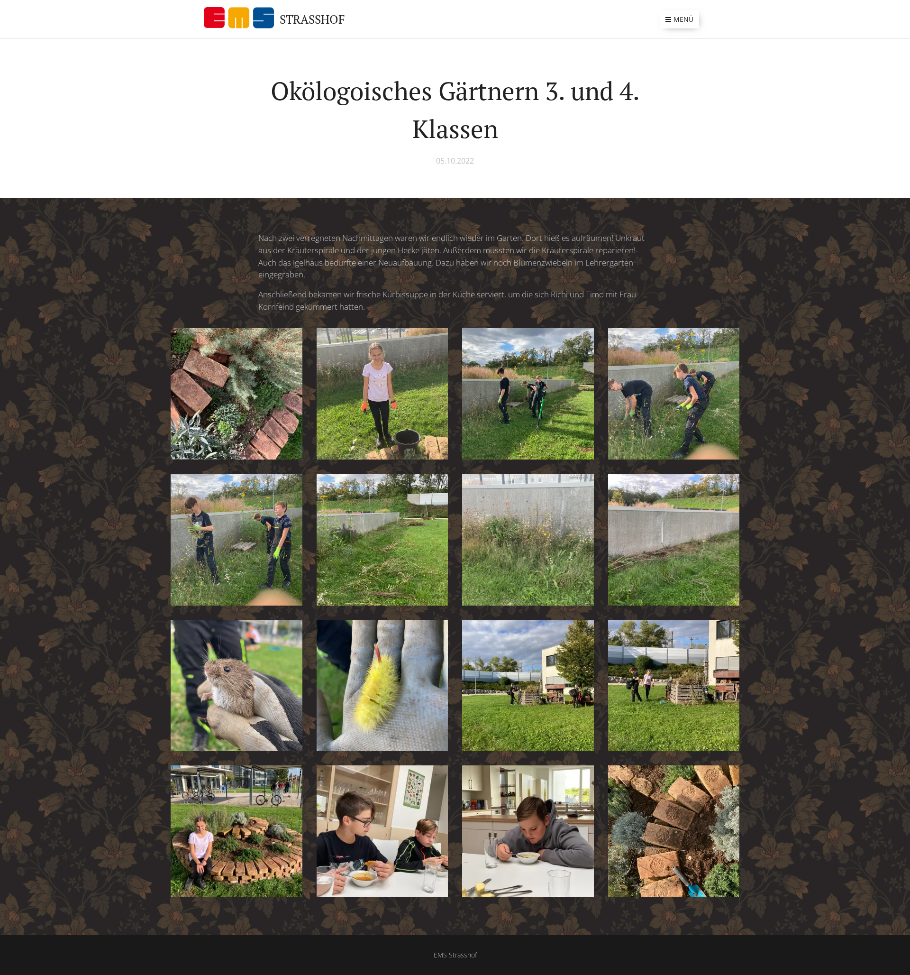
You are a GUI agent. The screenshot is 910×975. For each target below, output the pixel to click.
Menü (683, 19)
